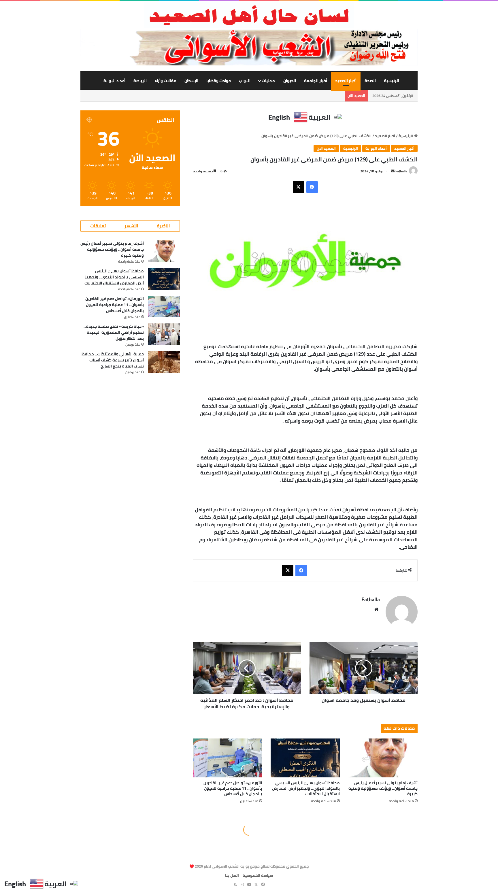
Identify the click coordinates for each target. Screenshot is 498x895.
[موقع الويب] (376, 609)
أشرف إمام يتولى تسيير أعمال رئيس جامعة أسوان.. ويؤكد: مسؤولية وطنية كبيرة (383, 788)
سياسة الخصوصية (258, 875)
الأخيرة (163, 226)
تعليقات (98, 226)
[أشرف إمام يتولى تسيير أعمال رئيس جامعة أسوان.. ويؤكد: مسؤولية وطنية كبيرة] (383, 757)
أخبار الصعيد (345, 80)
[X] (298, 187)
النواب (244, 80)
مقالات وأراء (165, 80)
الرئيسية (391, 80)
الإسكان (191, 80)
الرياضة (140, 80)
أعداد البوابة (114, 80)
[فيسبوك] (312, 187)
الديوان (289, 80)
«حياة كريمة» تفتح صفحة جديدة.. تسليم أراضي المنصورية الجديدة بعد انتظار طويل (114, 332)
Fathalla (401, 171)
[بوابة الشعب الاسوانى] (249, 15)
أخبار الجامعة (315, 80)
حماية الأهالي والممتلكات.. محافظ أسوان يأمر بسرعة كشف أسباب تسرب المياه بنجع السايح (113, 360)
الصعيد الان (326, 148)
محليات (268, 80)
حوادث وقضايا (218, 80)
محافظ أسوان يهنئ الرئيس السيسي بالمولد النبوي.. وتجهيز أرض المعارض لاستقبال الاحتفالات (306, 788)
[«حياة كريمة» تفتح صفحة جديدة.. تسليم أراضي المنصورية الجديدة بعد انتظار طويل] (164, 334)
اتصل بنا (232, 875)
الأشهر (131, 226)
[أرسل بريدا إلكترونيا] (393, 171)
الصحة (370, 80)
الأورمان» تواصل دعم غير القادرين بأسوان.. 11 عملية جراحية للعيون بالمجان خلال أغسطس (232, 788)
